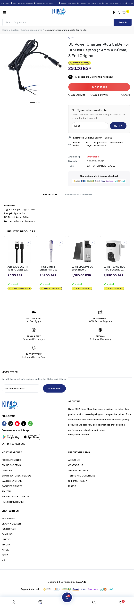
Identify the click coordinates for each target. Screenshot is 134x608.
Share (126, 94)
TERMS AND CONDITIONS (81, 475)
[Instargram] (10, 423)
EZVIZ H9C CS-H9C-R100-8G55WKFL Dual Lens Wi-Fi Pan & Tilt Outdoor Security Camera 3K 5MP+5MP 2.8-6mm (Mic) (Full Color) (115, 268)
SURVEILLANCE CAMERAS (15, 496)
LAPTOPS (7, 470)
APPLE (5, 549)
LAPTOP (15, 29)
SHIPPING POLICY (77, 480)
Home (5, 29)
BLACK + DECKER (11, 523)
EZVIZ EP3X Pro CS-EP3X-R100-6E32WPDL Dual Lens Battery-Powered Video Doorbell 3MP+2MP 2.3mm (83, 268)
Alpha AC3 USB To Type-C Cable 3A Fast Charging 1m (18, 268)
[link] (28, 243)
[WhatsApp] (30, 423)
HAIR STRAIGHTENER (13, 501)
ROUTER (6, 491)
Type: (71, 165)
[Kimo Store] (59, 12)
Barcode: (73, 161)
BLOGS (72, 486)
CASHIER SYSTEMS (12, 480)
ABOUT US (74, 460)
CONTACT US (75, 465)
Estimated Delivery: (83, 137)
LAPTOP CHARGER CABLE (101, 165)
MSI (3, 560)
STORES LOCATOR (78, 470)
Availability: (74, 156)
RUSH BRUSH (9, 528)
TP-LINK (6, 544)
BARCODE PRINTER (12, 486)
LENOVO (6, 539)
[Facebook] (4, 423)
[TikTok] (23, 423)
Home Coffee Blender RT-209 (48, 268)
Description (49, 194)
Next (131, 267)
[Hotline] (119, 12)
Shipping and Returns (78, 194)
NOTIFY (118, 125)
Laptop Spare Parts (31, 29)
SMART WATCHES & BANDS (16, 475)
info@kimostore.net (78, 434)
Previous (3, 267)
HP (73, 37)
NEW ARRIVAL (9, 518)
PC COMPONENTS (11, 460)
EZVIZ (5, 555)
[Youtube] (17, 423)
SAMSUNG (7, 534)
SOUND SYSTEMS (11, 465)
